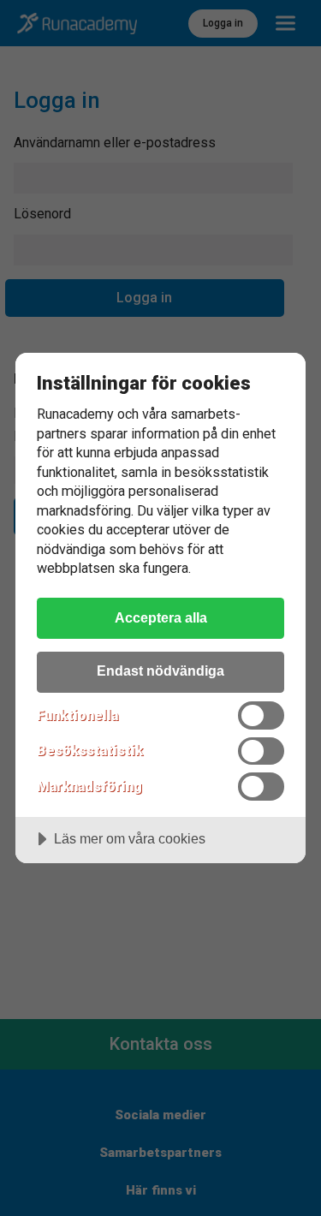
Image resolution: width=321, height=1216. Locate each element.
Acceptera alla (161, 617)
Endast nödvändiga (160, 670)
